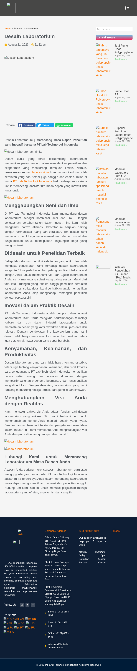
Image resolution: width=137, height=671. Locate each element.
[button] (127, 8)
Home (7, 28)
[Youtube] (27, 605)
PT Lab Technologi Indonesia (32, 181)
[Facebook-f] (33, 605)
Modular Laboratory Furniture (121, 172)
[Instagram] (22, 605)
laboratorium (40, 172)
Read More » (121, 59)
